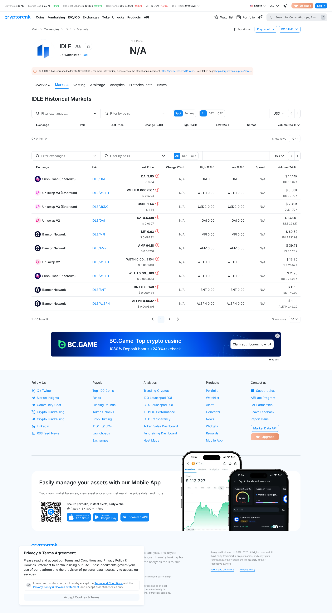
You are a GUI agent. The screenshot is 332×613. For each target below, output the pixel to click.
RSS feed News (48, 433)
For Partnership (262, 405)
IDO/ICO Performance (159, 412)
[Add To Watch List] (88, 46)
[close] (277, 336)
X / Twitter (44, 391)
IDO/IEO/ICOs (102, 426)
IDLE (68, 29)
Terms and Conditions (222, 569)
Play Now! (263, 29)
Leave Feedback (262, 412)
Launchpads (101, 433)
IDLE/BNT (99, 290)
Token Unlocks (103, 412)
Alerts (210, 405)
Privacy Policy (247, 569)
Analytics (117, 85)
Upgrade (305, 5)
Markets (62, 85)
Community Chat (49, 405)
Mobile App (214, 440)
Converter (213, 412)
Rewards (212, 433)
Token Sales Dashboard (161, 426)
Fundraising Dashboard (160, 433)
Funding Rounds (103, 405)
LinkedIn (43, 426)
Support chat (265, 391)
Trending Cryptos (156, 391)
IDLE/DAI (98, 179)
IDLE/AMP (99, 248)
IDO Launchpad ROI (158, 398)
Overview (42, 85)
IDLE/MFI (98, 234)
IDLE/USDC (100, 207)
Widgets (212, 426)
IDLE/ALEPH (101, 303)
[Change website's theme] (285, 5)
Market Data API (264, 428)
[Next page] (177, 319)
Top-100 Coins (103, 391)
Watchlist (212, 398)
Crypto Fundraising (50, 412)
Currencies (51, 29)
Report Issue (260, 419)
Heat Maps (151, 440)
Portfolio (212, 391)
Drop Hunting (102, 419)
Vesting (79, 85)
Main (35, 29)
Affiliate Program (263, 398)
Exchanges (100, 440)
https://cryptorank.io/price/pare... (233, 71)
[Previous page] (152, 319)
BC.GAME (287, 29)
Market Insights (48, 398)
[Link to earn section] (260, 17)
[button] (79, 517)
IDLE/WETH (100, 193)
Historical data (141, 85)
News (162, 85)
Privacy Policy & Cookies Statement (56, 587)
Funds (96, 398)
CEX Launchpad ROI (158, 405)
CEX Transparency (157, 419)
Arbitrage (97, 85)
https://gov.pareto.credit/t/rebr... (178, 71)
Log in (321, 5)
